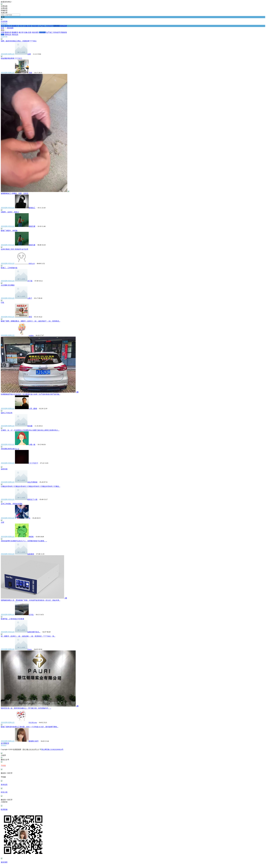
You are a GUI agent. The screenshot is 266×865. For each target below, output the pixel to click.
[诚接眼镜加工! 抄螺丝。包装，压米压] (35, 191)
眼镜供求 (8, 26)
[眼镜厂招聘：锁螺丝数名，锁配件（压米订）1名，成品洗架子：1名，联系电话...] (1, 319)
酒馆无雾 (32, 226)
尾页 (7, 743)
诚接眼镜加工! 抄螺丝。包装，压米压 (14, 193)
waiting (31, 335)
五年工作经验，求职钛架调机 (11, 504)
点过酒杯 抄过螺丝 (8, 285)
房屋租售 (63, 32)
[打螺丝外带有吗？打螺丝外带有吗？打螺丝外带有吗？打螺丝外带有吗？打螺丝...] (1, 484)
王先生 (31, 614)
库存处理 (49, 26)
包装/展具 (35, 26)
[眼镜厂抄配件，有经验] (1, 228)
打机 (2, 302)
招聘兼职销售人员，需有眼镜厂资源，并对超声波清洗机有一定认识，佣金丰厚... (30, 600)
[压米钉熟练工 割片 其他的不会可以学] (1, 247)
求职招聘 (10, 28)
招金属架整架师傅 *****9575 (11, 58)
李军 (30, 317)
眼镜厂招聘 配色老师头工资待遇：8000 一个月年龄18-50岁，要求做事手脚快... (29, 727)
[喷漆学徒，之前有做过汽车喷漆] (1, 617)
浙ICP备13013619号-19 (30, 749)
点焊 (2, 522)
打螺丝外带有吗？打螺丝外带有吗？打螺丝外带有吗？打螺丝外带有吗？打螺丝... (30, 486)
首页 (2, 26)
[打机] (1, 300)
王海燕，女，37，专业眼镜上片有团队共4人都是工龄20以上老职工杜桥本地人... (30, 430)
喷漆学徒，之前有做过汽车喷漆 (12, 619)
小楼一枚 (32, 444)
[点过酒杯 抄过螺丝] (1, 283)
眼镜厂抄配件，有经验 (9, 230)
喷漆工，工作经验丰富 (9, 268)
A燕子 (29, 298)
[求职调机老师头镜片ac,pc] (1, 447)
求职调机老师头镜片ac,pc (10, 449)
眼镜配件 (15, 26)
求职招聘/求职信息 (8, 208)
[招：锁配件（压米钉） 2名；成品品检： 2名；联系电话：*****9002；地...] (1, 634)
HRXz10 (32, 263)
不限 (2, 32)
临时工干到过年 (6, 413)
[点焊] (1, 520)
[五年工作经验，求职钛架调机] (1, 502)
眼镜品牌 (63, 26)
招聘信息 (8, 34)
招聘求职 (56, 26)
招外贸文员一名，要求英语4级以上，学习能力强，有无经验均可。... (26, 708)
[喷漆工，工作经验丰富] (1, 266)
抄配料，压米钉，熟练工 (10, 212)
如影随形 (30, 554)
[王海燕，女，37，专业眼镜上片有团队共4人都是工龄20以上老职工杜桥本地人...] (1, 428)
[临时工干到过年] (1, 411)
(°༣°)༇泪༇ (33, 463)
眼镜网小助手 (34, 741)
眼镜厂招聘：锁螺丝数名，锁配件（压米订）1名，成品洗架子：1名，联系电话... (30, 321)
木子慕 (29, 281)
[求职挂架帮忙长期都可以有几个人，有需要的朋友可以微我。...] (1, 539)
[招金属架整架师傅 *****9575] (1, 56)
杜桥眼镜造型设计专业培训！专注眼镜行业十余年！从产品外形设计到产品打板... (30, 394)
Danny (29, 649)
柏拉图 (29, 426)
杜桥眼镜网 (17, 749)
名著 (29, 54)
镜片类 (21, 26)
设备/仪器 (27, 26)
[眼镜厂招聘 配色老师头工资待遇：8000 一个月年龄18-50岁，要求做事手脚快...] (1, 725)
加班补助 (4, 469)
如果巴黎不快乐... (33, 632)
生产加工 (42, 26)
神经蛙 (31, 537)
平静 (30, 73)
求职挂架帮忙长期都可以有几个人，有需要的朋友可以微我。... (24, 541)
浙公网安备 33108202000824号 (52, 749)
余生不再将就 (32, 482)
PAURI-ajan (33, 722)
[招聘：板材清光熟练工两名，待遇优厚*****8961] (1, 39)
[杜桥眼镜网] (1, 4)
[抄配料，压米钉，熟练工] (1, 210)
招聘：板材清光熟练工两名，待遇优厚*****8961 (19, 41)
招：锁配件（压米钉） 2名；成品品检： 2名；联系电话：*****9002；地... (28, 636)
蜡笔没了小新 (32, 499)
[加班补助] (1, 467)
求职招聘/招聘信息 (8, 54)
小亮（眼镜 (33, 408)
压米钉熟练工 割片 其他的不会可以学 (14, 249)
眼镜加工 (32, 208)
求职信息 (15, 34)
